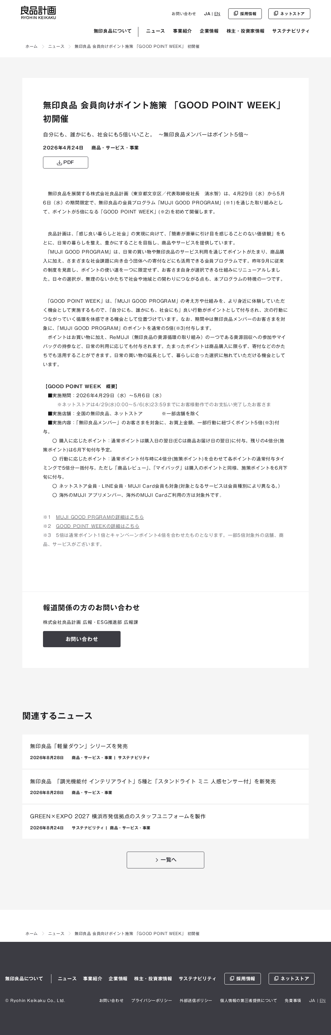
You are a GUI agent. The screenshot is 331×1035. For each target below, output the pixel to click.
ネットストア (295, 978)
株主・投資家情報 (246, 31)
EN (217, 14)
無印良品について (113, 31)
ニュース (155, 31)
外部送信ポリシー (196, 1000)
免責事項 (293, 1000)
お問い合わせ (184, 14)
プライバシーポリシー (151, 1000)
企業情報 (209, 31)
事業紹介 (182, 31)
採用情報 (245, 978)
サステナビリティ (291, 31)
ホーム (32, 46)
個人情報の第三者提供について (248, 1000)
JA (207, 14)
